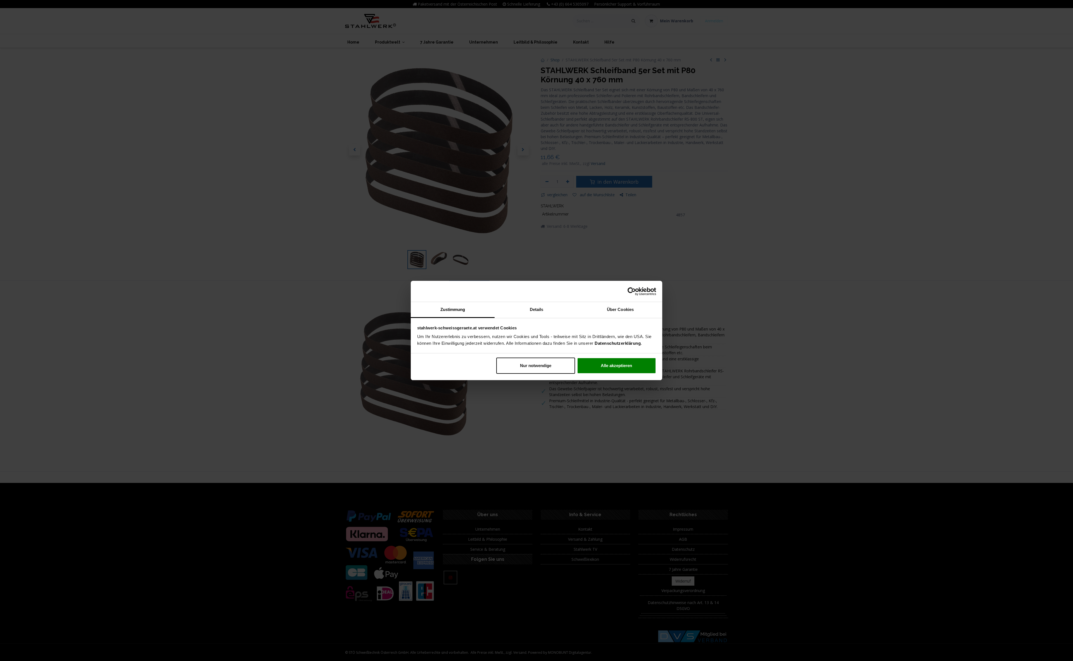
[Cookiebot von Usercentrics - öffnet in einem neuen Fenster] (631, 291)
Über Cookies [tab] (620, 309)
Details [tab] (536, 309)
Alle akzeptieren (616, 365)
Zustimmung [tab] (452, 309)
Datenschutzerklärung (618, 343)
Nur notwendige (535, 365)
